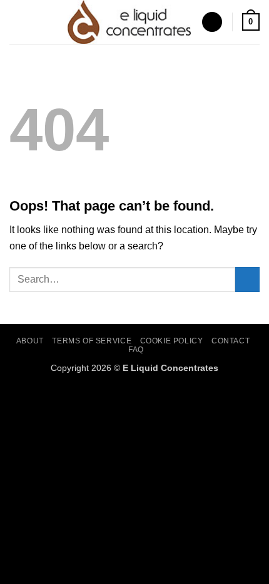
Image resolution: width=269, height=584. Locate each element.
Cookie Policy (171, 340)
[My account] (212, 22)
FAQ (136, 349)
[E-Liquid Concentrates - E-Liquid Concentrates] (129, 22)
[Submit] (247, 279)
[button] (16, 21)
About (30, 340)
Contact (230, 340)
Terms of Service (91, 340)
